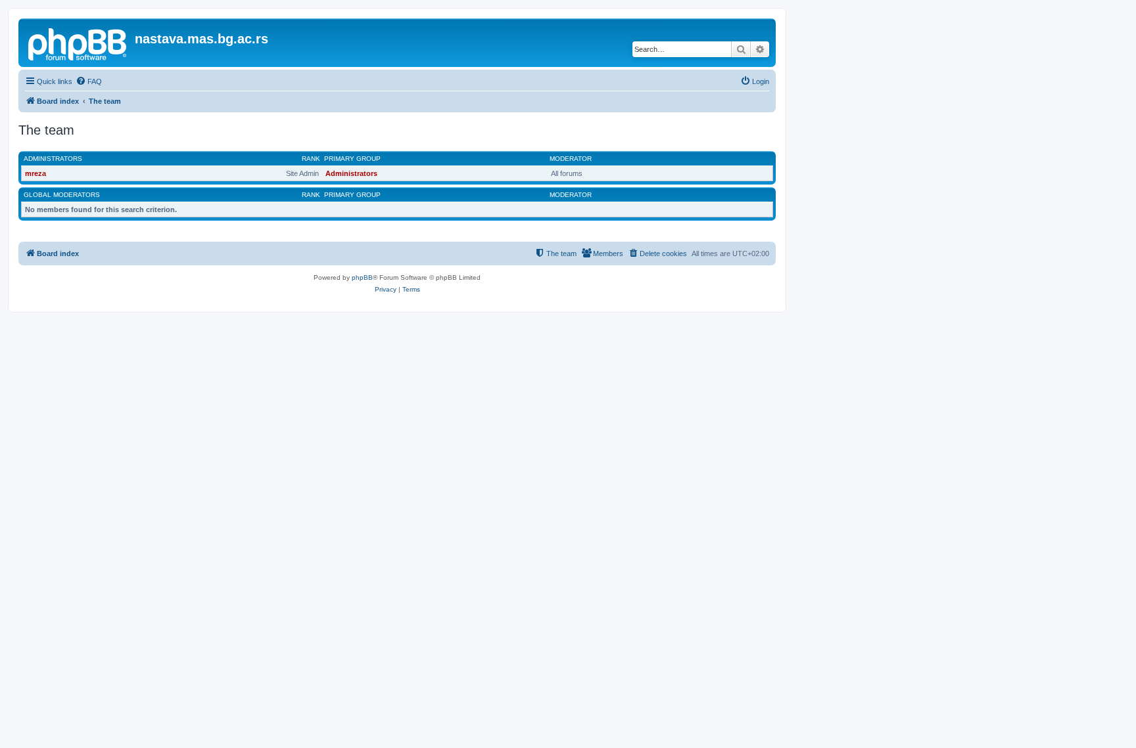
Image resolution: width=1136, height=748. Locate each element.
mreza (35, 173)
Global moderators (62, 194)
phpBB (362, 277)
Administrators (53, 158)
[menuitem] (89, 81)
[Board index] (78, 43)
